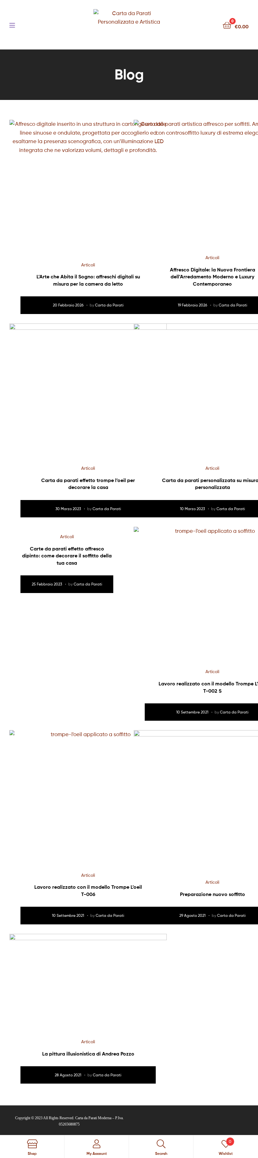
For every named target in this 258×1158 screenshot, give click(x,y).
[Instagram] (189, 1118)
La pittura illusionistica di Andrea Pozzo (88, 1053)
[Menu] (25, 25)
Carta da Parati (109, 305)
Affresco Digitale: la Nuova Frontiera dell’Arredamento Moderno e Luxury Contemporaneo (212, 276)
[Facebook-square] (176, 1118)
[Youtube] (201, 1118)
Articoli (88, 264)
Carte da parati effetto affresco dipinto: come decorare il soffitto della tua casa (67, 555)
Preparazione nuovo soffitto (212, 894)
